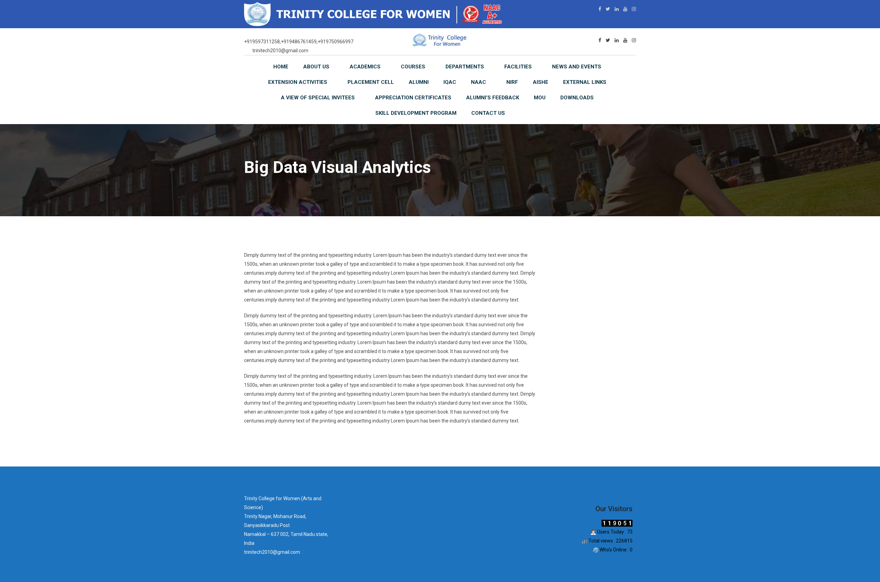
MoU (540, 98)
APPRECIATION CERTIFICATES (413, 98)
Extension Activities (297, 82)
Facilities (518, 67)
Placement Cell (371, 82)
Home (280, 67)
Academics (365, 67)
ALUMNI (419, 82)
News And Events (576, 67)
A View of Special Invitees (318, 98)
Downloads (577, 98)
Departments (465, 67)
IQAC (449, 82)
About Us (316, 67)
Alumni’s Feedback (492, 98)
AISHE (540, 82)
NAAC (478, 82)
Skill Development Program (415, 113)
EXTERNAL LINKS (584, 82)
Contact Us (488, 113)
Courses (413, 67)
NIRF (512, 82)
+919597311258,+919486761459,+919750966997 (298, 41)
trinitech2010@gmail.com (280, 50)
